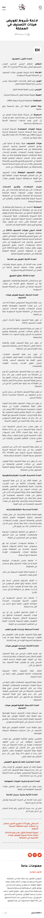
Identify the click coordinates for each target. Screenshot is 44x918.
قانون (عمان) (36, 872)
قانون (33, 913)
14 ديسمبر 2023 (20, 34)
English (37, 50)
